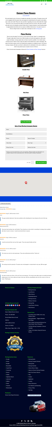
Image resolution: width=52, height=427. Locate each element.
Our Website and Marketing (35, 385)
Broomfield (8, 365)
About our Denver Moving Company (36, 370)
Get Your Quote (40, 162)
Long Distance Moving (33, 305)
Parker (7, 383)
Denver (7, 372)
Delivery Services (32, 300)
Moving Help (31, 303)
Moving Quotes (32, 359)
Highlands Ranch (10, 376)
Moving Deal (31, 363)
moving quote (39, 28)
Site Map (30, 390)
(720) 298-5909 (26, 15)
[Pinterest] (19, 305)
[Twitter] (12, 305)
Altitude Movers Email (13, 317)
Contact (30, 376)
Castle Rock (9, 368)
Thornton (8, 385)
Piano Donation (30, 49)
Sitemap (34, 423)
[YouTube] (13, 305)
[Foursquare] (15, 305)
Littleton (8, 381)
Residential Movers (33, 296)
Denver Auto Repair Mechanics (12, 395)
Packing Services (32, 298)
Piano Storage (38, 49)
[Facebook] (6, 305)
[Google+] (8, 305)
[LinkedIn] (10, 305)
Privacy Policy (32, 387)
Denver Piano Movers (26, 13)
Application (31, 379)
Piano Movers (32, 307)
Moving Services (32, 289)
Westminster (9, 387)
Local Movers (32, 292)
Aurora (7, 361)
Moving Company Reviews (34, 361)
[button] (26, 183)
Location (30, 381)
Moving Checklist (32, 365)
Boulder (8, 363)
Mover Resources (32, 383)
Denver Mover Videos (33, 368)
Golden (7, 374)
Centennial (8, 370)
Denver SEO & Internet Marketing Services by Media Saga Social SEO (25, 425)
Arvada (7, 359)
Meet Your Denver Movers (34, 372)
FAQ (30, 374)
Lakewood (8, 379)
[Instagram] (17, 305)
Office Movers (32, 294)
